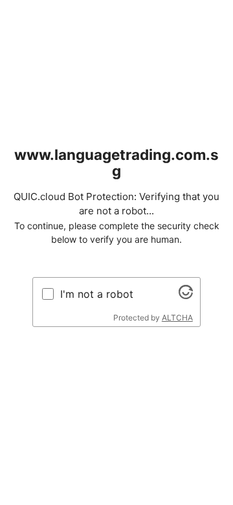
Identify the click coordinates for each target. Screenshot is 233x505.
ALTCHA (177, 317)
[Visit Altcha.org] (186, 295)
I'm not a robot (96, 293)
